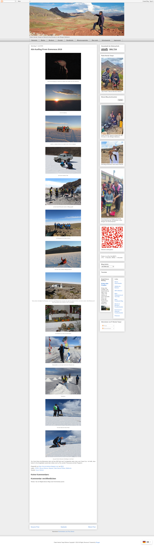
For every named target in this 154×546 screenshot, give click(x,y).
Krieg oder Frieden (104, 284)
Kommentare (107, 328)
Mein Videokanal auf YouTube (119, 295)
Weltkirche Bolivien (117, 287)
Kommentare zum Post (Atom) (66, 531)
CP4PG (37, 468)
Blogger (98, 542)
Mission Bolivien (44, 468)
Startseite (34, 40)
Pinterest (117, 315)
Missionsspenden (82, 40)
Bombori (51, 40)
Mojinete (51, 468)
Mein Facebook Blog (119, 300)
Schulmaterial (106, 40)
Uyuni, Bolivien (40, 470)
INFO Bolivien (118, 290)
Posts (105, 325)
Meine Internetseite (118, 282)
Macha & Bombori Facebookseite (119, 305)
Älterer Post (92, 527)
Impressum (117, 40)
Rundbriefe (69, 40)
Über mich (95, 40)
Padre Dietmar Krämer (59, 468)
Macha (43, 40)
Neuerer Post (35, 527)
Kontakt (60, 40)
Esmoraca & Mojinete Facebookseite (119, 311)
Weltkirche (68, 468)
